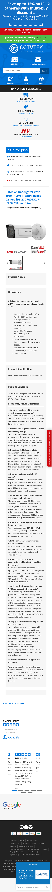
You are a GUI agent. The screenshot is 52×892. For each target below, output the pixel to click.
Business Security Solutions (31, 855)
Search (44, 71)
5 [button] (39, 791)
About (22, 841)
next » (44, 263)
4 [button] (33, 791)
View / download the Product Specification (25, 375)
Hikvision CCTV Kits (33, 849)
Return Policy (32, 852)
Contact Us (13, 841)
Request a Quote (32, 841)
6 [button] (24, 793)
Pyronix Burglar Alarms (17, 849)
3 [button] (27, 791)
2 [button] (21, 791)
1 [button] (14, 791)
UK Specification (15, 843)
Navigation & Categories (26, 88)
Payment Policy (14, 855)
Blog (11, 852)
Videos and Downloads (26, 846)
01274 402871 (42, 37)
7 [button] (30, 793)
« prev (7, 263)
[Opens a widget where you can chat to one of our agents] (33, 876)
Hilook (45, 849)
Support (42, 843)
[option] (24, 771)
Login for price (17, 150)
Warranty (13, 846)
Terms (34, 843)
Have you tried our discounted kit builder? (49, 448)
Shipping (26, 843)
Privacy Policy (20, 852)
